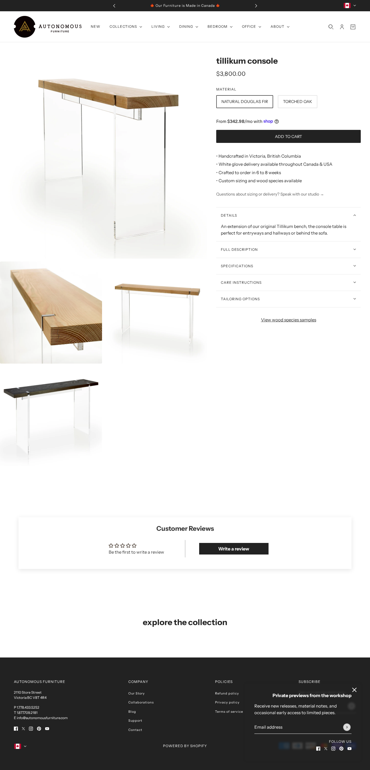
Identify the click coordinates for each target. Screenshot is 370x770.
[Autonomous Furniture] (48, 27)
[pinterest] (341, 748)
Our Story (136, 693)
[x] (326, 748)
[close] (354, 690)
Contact (135, 730)
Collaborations (141, 702)
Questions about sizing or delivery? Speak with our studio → (270, 193)
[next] (256, 5)
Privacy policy (227, 702)
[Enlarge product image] (103, 155)
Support (135, 721)
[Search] (331, 26)
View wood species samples (288, 319)
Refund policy (227, 693)
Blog (132, 712)
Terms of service (229, 712)
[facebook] (318, 748)
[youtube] (349, 748)
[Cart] (353, 26)
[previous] (114, 5)
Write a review (233, 549)
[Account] (342, 26)
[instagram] (333, 748)
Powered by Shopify (185, 746)
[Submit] (347, 727)
